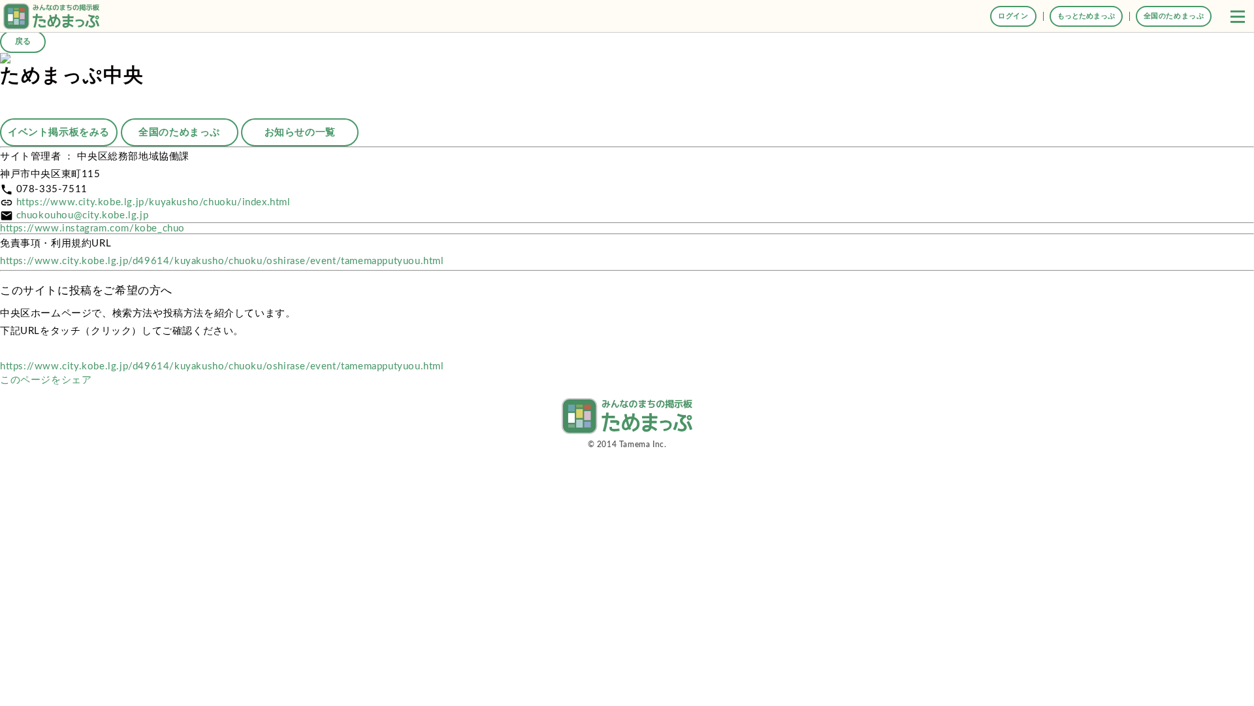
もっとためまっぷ (1086, 16)
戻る (23, 41)
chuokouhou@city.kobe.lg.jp (82, 215)
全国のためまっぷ (1174, 16)
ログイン (1013, 16)
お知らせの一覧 (300, 132)
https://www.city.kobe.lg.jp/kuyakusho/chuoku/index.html (153, 202)
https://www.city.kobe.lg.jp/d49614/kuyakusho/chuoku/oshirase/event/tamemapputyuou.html (222, 261)
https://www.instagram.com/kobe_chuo (92, 228)
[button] (1237, 16)
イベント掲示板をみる (59, 132)
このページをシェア (45, 380)
